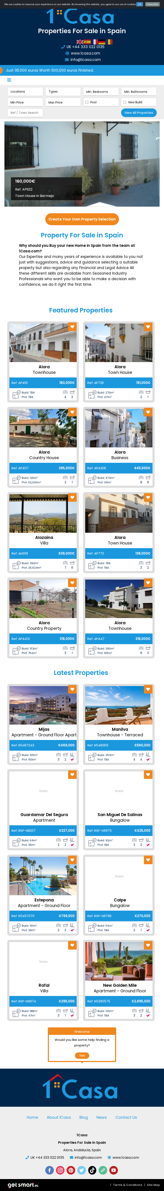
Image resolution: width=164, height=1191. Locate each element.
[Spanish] (87, 41)
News (102, 1117)
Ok (139, 4)
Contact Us (126, 1117)
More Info (152, 4)
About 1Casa (59, 1117)
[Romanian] (109, 41)
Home (32, 1117)
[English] (80, 41)
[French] (94, 41)
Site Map (153, 1185)
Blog (83, 1117)
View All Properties (138, 112)
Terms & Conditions (127, 1185)
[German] (102, 41)
